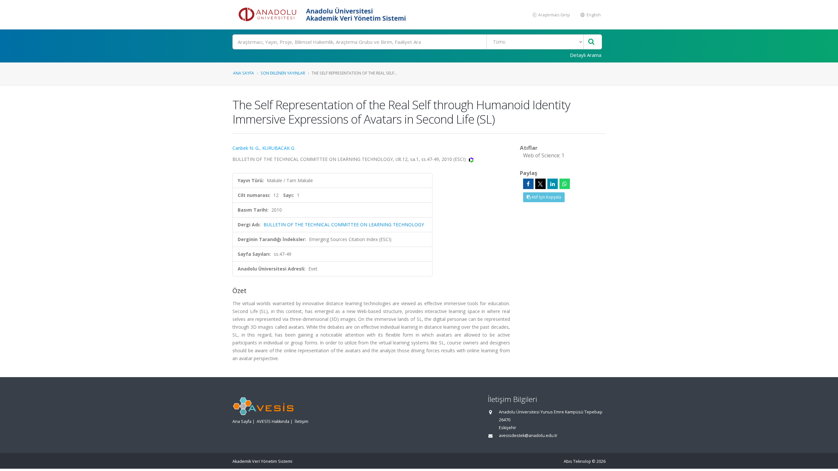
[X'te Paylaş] (540, 184)
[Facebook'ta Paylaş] (528, 184)
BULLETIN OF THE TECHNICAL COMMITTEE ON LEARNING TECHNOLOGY (344, 224)
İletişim (301, 421)
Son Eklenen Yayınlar (283, 73)
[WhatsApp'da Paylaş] (564, 184)
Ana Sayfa (243, 73)
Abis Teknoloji (577, 461)
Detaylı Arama (585, 55)
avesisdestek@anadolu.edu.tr (528, 435)
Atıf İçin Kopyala (546, 197)
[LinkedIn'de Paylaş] (552, 184)
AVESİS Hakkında (273, 421)
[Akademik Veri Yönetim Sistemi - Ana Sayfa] (268, 14)
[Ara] (591, 42)
